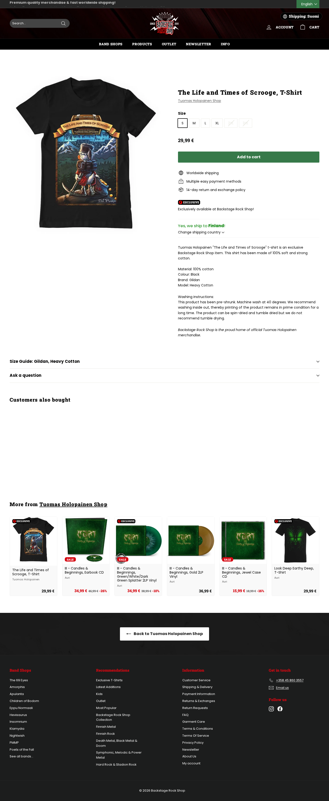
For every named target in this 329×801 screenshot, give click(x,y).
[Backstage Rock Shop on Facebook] (280, 708)
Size (182, 113)
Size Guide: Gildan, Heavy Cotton (45, 361)
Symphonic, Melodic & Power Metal (119, 755)
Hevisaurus (18, 715)
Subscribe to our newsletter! (36, 4)
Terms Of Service (195, 735)
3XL (245, 123)
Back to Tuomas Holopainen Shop (168, 633)
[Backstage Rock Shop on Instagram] (271, 708)
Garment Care (193, 721)
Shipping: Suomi (304, 16)
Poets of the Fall (22, 749)
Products (142, 44)
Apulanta (17, 694)
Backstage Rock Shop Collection (113, 717)
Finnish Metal (106, 726)
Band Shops (111, 44)
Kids (99, 694)
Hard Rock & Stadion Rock (116, 764)
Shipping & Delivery (197, 687)
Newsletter (198, 44)
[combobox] (40, 23)
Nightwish (17, 735)
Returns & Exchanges (198, 701)
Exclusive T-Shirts (109, 680)
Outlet (169, 44)
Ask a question (25, 375)
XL (217, 123)
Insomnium (18, 721)
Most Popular (106, 708)
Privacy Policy (193, 742)
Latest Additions (108, 687)
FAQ (185, 715)
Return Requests (195, 708)
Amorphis (17, 687)
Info (225, 44)
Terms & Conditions (197, 728)
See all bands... (21, 756)
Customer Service (196, 680)
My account (191, 763)
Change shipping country (200, 232)
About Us (189, 756)
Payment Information (198, 694)
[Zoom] (86, 155)
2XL (231, 123)
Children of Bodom (24, 701)
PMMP (14, 742)
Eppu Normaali (21, 708)
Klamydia (17, 728)
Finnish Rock (105, 733)
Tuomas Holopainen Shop (199, 100)
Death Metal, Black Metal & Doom (116, 743)
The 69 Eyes (19, 680)
